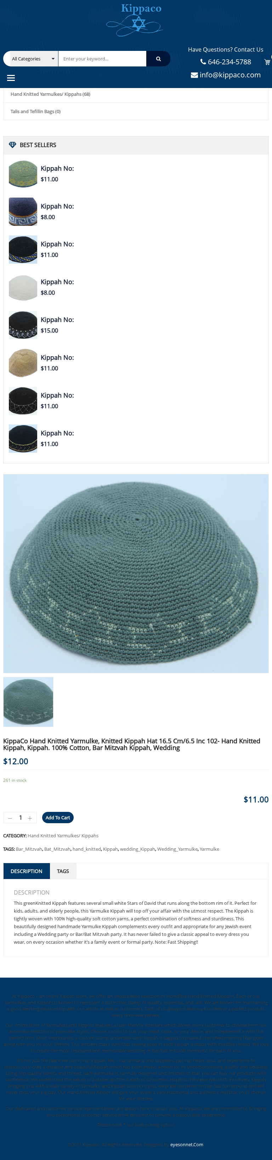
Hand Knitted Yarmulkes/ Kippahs (46, 94)
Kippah (110, 849)
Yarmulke (209, 849)
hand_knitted (87, 849)
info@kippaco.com (229, 75)
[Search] (158, 58)
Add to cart (58, 817)
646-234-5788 (228, 61)
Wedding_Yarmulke (177, 849)
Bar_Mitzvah (29, 849)
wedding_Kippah (137, 849)
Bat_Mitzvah (57, 849)
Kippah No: (57, 168)
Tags (63, 871)
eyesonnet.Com (186, 1144)
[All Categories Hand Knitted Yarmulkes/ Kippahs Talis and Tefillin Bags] (34, 58)
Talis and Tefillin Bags (32, 111)
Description (26, 871)
